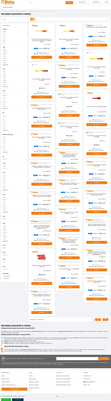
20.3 (5, 106)
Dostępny (7, 278)
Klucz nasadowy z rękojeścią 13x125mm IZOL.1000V (69, 127)
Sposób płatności (32, 379)
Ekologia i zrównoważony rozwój (8, 385)
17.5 (5, 177)
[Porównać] (52, 25)
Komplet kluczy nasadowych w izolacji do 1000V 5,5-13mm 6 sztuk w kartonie (41, 196)
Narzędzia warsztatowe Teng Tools (63, 385)
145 (5, 84)
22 (5, 184)
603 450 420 (82, 2)
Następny (107, 319)
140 (5, 82)
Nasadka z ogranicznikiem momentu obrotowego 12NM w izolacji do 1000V (97, 225)
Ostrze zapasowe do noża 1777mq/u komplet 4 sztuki (69, 213)
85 (5, 219)
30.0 (5, 58)
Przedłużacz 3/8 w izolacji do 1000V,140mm (96, 27)
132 (5, 78)
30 (5, 56)
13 (5, 42)
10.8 (5, 210)
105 (5, 166)
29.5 (5, 228)
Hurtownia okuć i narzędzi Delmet (63, 379)
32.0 (5, 60)
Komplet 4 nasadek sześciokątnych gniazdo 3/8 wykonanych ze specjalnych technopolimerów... (96, 253)
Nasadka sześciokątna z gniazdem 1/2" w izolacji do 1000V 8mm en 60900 (69, 184)
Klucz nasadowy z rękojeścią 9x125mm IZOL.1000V (41, 79)
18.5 (5, 102)
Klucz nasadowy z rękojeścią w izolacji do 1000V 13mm (97, 165)
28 (5, 54)
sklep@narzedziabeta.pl (84, 3)
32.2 (5, 62)
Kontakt (3, 376)
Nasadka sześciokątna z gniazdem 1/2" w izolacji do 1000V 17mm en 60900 (42, 295)
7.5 (5, 197)
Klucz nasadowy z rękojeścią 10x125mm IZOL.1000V (96, 67)
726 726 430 (87, 379)
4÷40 (6, 269)
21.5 (5, 49)
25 (5, 186)
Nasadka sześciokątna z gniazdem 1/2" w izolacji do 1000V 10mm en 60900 (42, 167)
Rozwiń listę (5, 64)
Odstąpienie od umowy (34, 382)
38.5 (5, 237)
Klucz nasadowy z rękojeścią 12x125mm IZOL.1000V (96, 136)
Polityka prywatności (6, 382)
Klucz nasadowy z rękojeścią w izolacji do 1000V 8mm (69, 69)
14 (5, 100)
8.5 (5, 199)
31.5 (5, 230)
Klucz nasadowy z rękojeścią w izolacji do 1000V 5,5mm (69, 40)
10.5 (5, 95)
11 (5, 126)
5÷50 (5, 159)
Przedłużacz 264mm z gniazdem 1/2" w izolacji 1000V (96, 281)
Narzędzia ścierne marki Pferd (62, 376)
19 (5, 104)
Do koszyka (42, 57)
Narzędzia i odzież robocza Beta (63, 382)
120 (5, 76)
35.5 (5, 232)
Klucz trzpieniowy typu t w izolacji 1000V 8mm (69, 269)
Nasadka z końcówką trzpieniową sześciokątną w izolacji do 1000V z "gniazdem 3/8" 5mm (42, 227)
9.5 (5, 203)
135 (5, 80)
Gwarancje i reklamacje (34, 385)
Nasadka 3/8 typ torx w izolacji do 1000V (97, 106)
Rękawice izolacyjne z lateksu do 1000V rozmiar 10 (41, 266)
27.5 (5, 248)
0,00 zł (106, 2)
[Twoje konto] (91, 2)
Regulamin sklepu (5, 379)
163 (5, 168)
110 (5, 73)
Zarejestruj (99, 3)
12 (5, 97)
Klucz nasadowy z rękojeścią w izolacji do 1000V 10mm (41, 137)
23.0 (5, 52)
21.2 (5, 181)
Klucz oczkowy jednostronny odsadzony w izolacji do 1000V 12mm (97, 194)
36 (5, 234)
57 (5, 71)
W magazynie (7, 276)
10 (5, 40)
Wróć (4, 19)
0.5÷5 (6, 255)
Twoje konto (96, 2)
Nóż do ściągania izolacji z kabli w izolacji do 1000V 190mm (41, 108)
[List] (34, 19)
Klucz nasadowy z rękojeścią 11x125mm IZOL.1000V (69, 98)
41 (5, 239)
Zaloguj (94, 3)
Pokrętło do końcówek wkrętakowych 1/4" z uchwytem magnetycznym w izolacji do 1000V (41, 40)
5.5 (5, 32)
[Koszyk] (103, 2)
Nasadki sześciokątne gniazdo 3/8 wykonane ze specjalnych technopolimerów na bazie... (69, 155)
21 (5, 179)
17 (5, 175)
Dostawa (31, 376)
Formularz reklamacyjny (34, 388)
